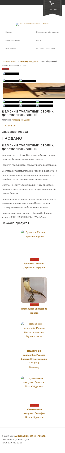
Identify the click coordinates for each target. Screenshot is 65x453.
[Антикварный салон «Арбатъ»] (32, 23)
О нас (39, 40)
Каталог (10, 32)
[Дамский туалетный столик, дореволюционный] (11, 74)
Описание (10, 125)
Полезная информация (47, 32)
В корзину (34, 367)
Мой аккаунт (12, 49)
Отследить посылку (45, 49)
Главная (5, 62)
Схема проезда (13, 40)
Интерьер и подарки (29, 62)
